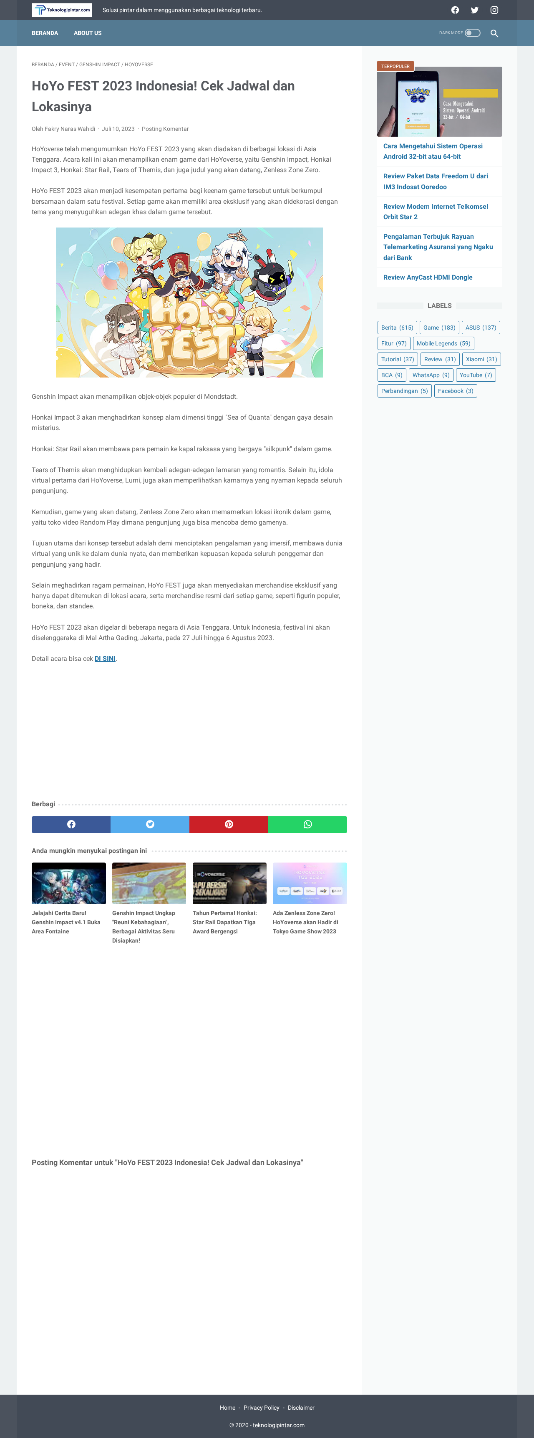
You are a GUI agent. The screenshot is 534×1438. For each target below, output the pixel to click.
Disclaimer (301, 1407)
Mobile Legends (444, 343)
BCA (392, 375)
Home (227, 1407)
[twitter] (474, 10)
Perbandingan (404, 391)
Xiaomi (481, 359)
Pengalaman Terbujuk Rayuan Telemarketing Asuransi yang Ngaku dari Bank (438, 247)
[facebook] (454, 10)
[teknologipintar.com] (67, 10)
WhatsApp (431, 375)
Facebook (456, 391)
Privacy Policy (262, 1407)
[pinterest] (228, 824)
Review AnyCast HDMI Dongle (428, 277)
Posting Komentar (165, 128)
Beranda (45, 33)
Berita (397, 327)
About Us (88, 33)
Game (439, 327)
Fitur (394, 343)
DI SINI (105, 659)
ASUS (481, 327)
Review (440, 359)
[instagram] (493, 10)
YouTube (476, 375)
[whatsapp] (307, 824)
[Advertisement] (189, 732)
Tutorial (397, 359)
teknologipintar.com (279, 1425)
